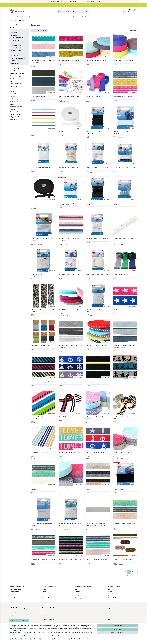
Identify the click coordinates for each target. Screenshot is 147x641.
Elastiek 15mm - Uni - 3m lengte (41, 345)
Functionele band (17, 42)
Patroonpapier (14, 101)
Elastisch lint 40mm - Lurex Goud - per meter (43, 488)
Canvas (77, 591)
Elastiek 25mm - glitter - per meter (69, 309)
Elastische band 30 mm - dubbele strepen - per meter (41, 417)
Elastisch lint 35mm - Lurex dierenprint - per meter (43, 310)
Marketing (35, 638)
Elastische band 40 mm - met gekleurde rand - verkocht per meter (97, 382)
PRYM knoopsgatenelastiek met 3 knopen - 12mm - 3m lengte (41, 168)
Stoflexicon (45, 612)
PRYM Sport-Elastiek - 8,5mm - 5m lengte (69, 275)
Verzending (12, 612)
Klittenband (15, 53)
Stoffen (19, 17)
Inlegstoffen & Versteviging (18, 73)
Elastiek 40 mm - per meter (121, 381)
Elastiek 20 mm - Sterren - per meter (97, 345)
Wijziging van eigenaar (81, 615)
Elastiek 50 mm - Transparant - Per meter (42, 453)
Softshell (78, 595)
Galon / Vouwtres (16, 45)
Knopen (11, 78)
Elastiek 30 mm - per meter (94, 96)
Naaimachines (14, 25)
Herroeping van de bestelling (19, 620)
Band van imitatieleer (18, 30)
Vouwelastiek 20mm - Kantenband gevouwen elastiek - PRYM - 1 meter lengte (97, 524)
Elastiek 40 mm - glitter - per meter (69, 60)
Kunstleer (78, 593)
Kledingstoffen (112, 595)
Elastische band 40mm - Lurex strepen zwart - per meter (70, 560)
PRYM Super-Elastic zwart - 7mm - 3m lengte (97, 203)
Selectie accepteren (117, 632)
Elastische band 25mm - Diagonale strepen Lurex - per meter (42, 382)
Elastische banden (17, 37)
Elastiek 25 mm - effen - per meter (96, 60)
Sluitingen (12, 109)
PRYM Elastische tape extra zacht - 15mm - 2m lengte (42, 524)
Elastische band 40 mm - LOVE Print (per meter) (69, 453)
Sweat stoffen (14, 595)
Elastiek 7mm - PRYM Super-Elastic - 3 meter (124, 239)
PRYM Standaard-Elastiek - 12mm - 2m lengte (97, 310)
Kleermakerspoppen (16, 76)
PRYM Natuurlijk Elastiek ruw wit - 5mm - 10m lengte (98, 275)
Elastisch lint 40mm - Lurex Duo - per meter (97, 488)
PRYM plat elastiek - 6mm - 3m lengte (97, 238)
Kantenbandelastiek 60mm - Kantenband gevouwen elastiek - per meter (42, 97)
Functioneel (15, 638)
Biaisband (14, 32)
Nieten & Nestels (14, 94)
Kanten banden (16, 50)
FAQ (76, 619)
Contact (77, 612)
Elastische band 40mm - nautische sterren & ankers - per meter (96, 453)
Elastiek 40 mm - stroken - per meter (69, 416)
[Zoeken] (86, 11)
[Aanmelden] (123, 11)
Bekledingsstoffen (81, 598)
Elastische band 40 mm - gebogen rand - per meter (43, 61)
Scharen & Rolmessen (16, 106)
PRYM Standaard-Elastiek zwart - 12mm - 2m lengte (98, 132)
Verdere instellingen (85, 638)
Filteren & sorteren (41, 30)
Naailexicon (45, 615)
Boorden (12, 65)
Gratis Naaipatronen (48, 619)
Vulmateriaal (13, 119)
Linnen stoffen (14, 591)
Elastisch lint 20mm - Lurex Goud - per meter (124, 524)
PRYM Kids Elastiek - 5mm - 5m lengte (97, 167)
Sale (64, 17)
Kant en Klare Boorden (18, 48)
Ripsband (14, 60)
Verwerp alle (117, 629)
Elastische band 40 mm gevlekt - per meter (97, 417)
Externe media (46, 638)
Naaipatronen (41, 17)
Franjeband (15, 40)
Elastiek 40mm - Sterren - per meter (124, 309)
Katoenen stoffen (15, 589)
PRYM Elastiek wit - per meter (67, 131)
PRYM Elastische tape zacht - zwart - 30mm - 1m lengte (124, 488)
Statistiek (25, 638)
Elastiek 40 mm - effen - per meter (124, 60)
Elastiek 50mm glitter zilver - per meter (70, 488)
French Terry (46, 593)
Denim (44, 591)
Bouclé (109, 591)
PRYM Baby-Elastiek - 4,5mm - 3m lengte (69, 168)
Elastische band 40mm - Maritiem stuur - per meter (70, 382)
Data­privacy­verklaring (63, 635)
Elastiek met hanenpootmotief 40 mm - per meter (125, 417)
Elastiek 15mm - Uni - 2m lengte (123, 559)
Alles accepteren (117, 625)
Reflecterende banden (18, 58)
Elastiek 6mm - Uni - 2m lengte (41, 131)
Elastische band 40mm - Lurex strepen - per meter (125, 97)
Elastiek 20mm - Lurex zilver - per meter (43, 559)
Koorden (12, 81)
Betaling (11, 615)
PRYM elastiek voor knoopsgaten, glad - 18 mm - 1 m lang (70, 203)
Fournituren (29, 17)
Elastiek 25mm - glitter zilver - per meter (123, 453)
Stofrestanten (54, 17)
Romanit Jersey (47, 598)
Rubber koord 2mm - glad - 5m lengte (70, 96)
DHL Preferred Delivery (60, 638)
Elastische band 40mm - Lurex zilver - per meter (97, 560)
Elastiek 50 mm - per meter (121, 274)
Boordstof (45, 595)
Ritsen (11, 104)
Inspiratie (72, 17)
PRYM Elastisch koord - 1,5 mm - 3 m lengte (42, 239)
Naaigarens (13, 86)
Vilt (76, 589)
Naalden (12, 91)
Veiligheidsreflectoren (16, 117)
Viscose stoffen (14, 593)
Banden (20, 20)
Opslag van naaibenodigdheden (16, 98)
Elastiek (14, 35)
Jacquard (110, 593)
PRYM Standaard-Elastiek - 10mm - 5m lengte (70, 524)
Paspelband (15, 55)
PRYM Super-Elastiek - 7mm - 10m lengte (41, 275)
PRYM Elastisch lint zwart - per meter (42, 203)
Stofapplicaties (14, 111)
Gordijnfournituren (15, 71)
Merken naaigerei (15, 83)
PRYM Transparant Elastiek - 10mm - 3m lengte (125, 203)
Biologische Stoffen (113, 598)
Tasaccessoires (14, 114)
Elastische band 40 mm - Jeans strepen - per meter (70, 346)
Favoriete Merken (84, 17)
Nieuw (12, 17)
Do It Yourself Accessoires (17, 68)
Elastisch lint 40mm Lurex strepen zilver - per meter (70, 239)
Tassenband (15, 63)
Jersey (44, 589)
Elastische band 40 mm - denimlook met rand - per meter (124, 346)
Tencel (109, 589)
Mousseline (13, 598)
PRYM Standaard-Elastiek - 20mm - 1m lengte (125, 168)
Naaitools (12, 88)
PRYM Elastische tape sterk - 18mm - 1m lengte (124, 132)
